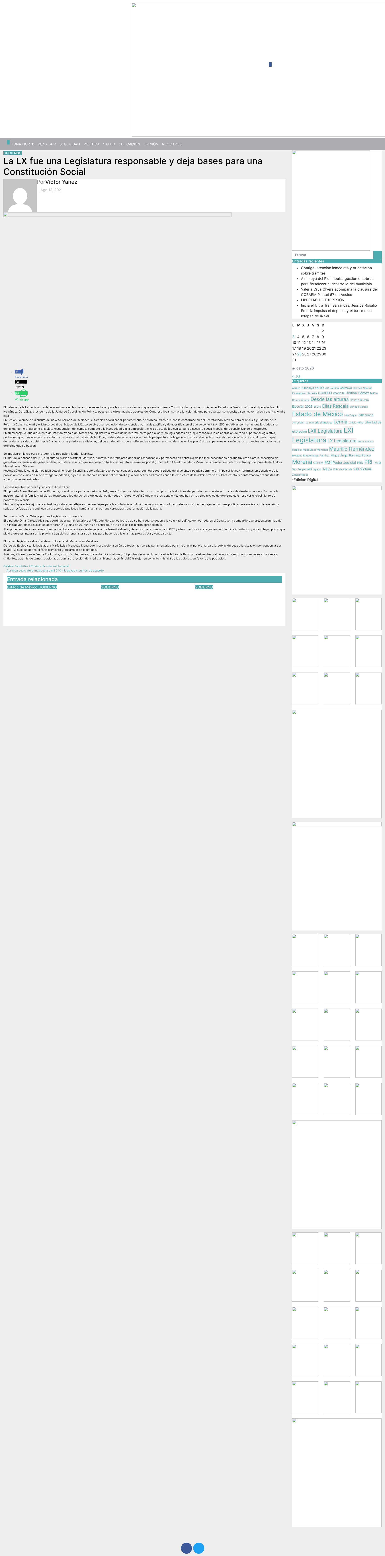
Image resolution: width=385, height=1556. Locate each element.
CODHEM (325, 393)
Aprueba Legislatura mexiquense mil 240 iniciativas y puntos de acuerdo (55, 570)
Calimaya (346, 388)
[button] (376, 144)
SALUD (109, 144)
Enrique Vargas (359, 406)
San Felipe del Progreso (306, 469)
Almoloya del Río (312, 388)
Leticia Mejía (355, 422)
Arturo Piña (332, 388)
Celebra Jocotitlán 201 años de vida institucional (36, 566)
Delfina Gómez (357, 393)
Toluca (327, 469)
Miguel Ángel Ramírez (316, 455)
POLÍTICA (92, 144)
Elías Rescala (335, 406)
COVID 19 (338, 393)
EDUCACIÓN (129, 144)
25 (299, 354)
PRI (368, 462)
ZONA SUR (47, 144)
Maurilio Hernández (352, 449)
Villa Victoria (362, 469)
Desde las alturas (330, 399)
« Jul (296, 376)
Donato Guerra (359, 400)
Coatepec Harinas (304, 393)
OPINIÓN (151, 144)
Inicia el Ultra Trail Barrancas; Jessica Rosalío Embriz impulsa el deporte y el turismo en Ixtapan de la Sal (238, 602)
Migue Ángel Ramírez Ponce (351, 455)
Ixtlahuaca (365, 415)
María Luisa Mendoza (315, 449)
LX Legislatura (342, 441)
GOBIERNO (12, 153)
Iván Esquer (350, 415)
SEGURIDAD (69, 144)
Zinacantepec (300, 474)
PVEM (377, 462)
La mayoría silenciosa (318, 422)
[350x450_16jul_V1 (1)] (331, 200)
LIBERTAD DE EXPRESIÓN (322, 300)
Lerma (340, 422)
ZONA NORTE (22, 144)
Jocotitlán (298, 422)
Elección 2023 (302, 406)
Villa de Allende (342, 469)
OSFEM (318, 462)
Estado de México (23, 587)
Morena (302, 461)
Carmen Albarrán (362, 388)
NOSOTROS (172, 144)
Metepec (297, 455)
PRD (360, 462)
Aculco (296, 388)
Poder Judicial (344, 462)
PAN (328, 462)
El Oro (317, 406)
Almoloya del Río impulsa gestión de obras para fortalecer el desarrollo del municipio (142, 599)
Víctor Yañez (61, 182)
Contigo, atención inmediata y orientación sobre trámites (45, 596)
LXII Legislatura (325, 431)
